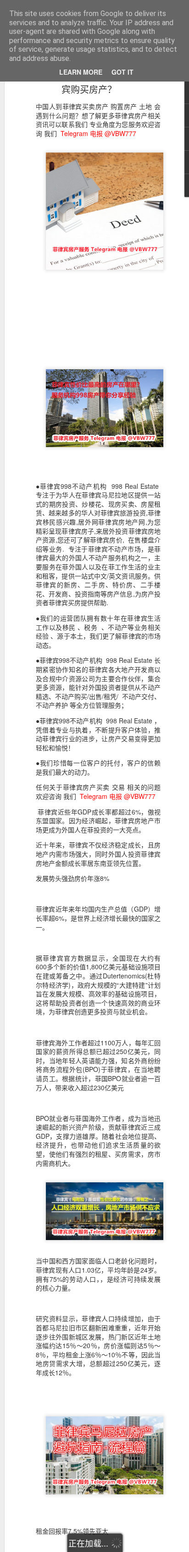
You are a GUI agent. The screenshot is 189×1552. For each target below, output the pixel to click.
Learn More (80, 72)
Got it (122, 72)
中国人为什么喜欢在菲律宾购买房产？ (89, 82)
